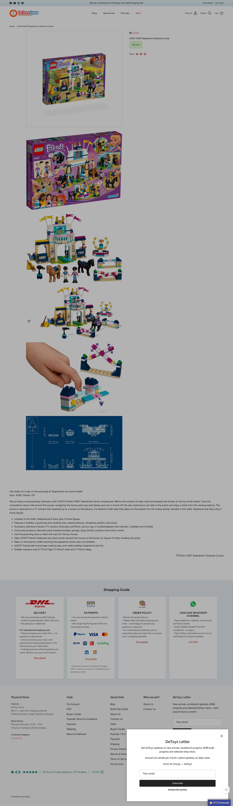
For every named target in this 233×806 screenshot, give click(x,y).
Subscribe (177, 783)
